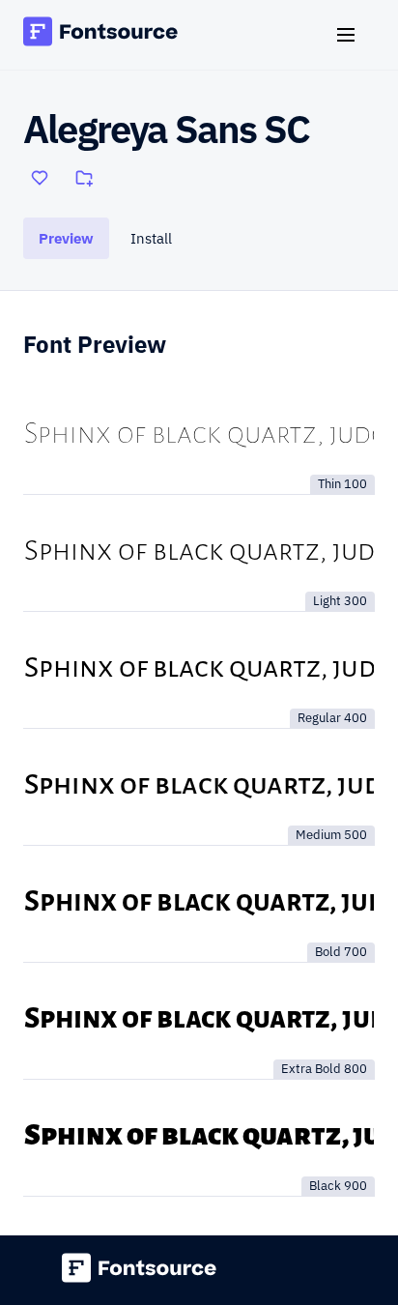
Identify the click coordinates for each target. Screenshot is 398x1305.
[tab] (66, 238)
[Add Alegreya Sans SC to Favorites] (39, 177)
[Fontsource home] (101, 34)
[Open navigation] (353, 35)
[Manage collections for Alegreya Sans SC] (84, 177)
